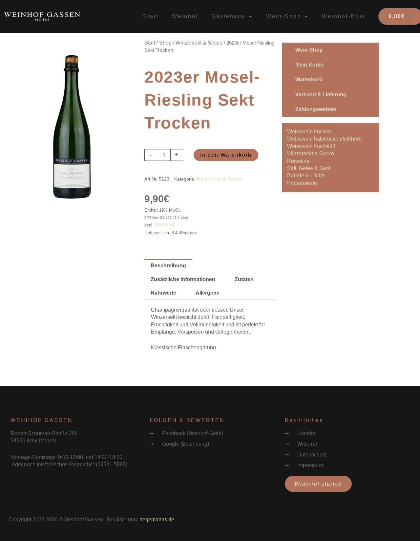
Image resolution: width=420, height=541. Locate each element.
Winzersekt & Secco (199, 43)
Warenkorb (309, 79)
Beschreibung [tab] (168, 265)
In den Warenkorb (226, 155)
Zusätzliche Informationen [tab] (183, 279)
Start (151, 16)
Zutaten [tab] (244, 279)
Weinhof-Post (343, 16)
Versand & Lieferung (320, 94)
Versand (164, 224)
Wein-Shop (309, 50)
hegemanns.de (156, 519)
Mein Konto (309, 65)
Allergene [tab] (208, 293)
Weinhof (185, 16)
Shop (165, 43)
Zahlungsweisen (315, 109)
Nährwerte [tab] (163, 293)
